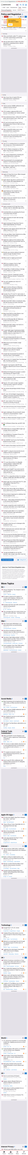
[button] (15, 17)
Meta (4, 707)
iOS (4, 828)
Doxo (4, 766)
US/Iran (4, 1046)
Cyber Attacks (17, 861)
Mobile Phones (14, 842)
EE (3, 602)
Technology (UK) (8, 602)
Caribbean (8, 1069)
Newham (5, 973)
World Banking (10, 861)
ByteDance (5, 714)
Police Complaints (10, 966)
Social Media (12, 854)
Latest (6, 16)
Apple (4, 822)
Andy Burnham (12, 981)
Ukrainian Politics (9, 989)
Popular (10, 16)
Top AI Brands (13, 835)
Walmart (5, 947)
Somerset (20, 643)
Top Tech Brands (13, 707)
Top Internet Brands (7, 628)
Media (11, 1085)
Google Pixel (6, 930)
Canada (5, 1053)
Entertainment (13, 7)
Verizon (5, 594)
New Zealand (6, 721)
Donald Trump (10, 1053)
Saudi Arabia (18, 1061)
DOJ (13, 714)
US (10, 1046)
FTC (11, 741)
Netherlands (5, 650)
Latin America (14, 1069)
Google (9, 727)
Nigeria (4, 861)
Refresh (24, 1153)
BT (5, 609)
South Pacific (16, 721)
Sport (7, 7)
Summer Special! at (13, 1)
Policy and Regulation (6, 10)
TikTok (10, 714)
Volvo (4, 966)
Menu (17, 1153)
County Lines (15, 643)
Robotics (13, 635)
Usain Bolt (5, 954)
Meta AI (5, 835)
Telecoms (9, 594)
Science (24, 7)
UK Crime (17, 966)
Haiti (4, 1069)
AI (7, 876)
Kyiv (4, 989)
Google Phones (6, 842)
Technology (17, 617)
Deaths (9, 973)
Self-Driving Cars (6, 635)
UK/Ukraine (5, 981)
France (13, 1061)
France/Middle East (7, 1061)
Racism (10, 876)
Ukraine (17, 981)
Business (14, 628)
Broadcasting (6, 1085)
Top (3, 16)
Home (4, 1153)
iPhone (4, 939)
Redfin (4, 741)
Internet (14, 10)
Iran (8, 1046)
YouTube (5, 727)
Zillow (8, 741)
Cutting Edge (11, 954)
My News (10, 1153)
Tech (19, 7)
